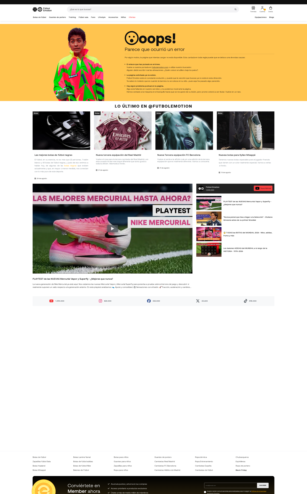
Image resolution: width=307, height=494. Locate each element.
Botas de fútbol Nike (82, 466)
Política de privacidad (258, 491)
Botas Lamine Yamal (82, 457)
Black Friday (241, 470)
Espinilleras (240, 461)
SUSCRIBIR (262, 485)
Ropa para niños (121, 470)
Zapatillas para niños (123, 466)
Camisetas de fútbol (204, 470)
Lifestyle (102, 17)
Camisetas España (203, 466)
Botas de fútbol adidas (83, 461)
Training (72, 17)
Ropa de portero (243, 466)
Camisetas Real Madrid (164, 461)
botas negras (70, 166)
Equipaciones (261, 17)
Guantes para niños (122, 461)
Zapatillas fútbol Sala (42, 461)
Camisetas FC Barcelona (165, 466)
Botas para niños (121, 457)
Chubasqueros (242, 457)
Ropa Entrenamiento (204, 461)
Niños (123, 17)
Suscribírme (265, 188)
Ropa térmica (201, 457)
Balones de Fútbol (81, 470)
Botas (36, 113)
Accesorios (113, 17)
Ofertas (132, 17)
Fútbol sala (83, 17)
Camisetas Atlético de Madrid (167, 470)
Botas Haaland (39, 466)
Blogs (271, 17)
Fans (93, 17)
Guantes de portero (57, 17)
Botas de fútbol (39, 17)
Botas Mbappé (39, 470)
